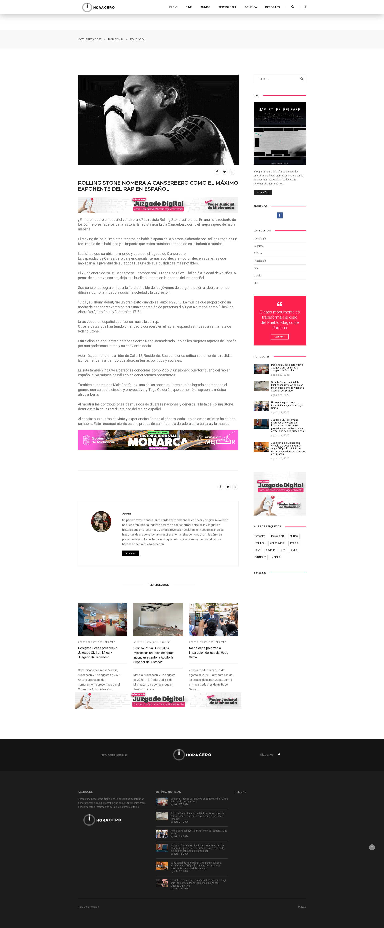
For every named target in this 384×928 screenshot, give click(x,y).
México (294, 543)
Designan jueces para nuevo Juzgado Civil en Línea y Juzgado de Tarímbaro (97, 652)
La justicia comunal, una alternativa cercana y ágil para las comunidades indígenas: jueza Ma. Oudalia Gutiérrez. (198, 883)
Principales (260, 260)
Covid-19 (270, 550)
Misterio (276, 557)
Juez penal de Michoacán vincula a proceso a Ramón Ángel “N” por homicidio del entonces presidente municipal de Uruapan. (196, 865)
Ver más (131, 553)
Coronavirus (277, 543)
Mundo (205, 7)
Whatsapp (260, 557)
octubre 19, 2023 (90, 39)
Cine (189, 7)
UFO (256, 283)
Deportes (272, 7)
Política (250, 7)
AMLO (294, 550)
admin (119, 39)
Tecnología (227, 7)
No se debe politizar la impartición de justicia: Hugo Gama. (208, 652)
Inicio (173, 7)
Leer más (262, 192)
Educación (138, 39)
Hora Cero (109, 642)
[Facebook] (304, 7)
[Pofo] (98, 7)
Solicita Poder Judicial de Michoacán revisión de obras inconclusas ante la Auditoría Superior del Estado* (153, 655)
